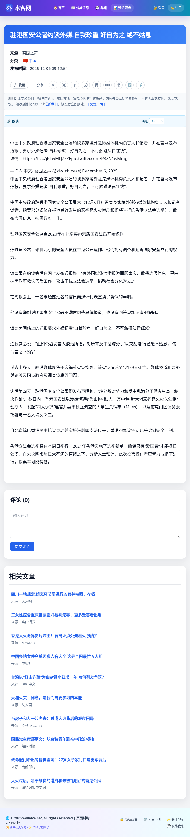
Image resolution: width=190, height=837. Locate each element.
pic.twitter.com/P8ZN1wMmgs (100, 158)
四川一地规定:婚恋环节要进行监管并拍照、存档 (53, 594)
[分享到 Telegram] (53, 85)
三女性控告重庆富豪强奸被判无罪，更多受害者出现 (56, 615)
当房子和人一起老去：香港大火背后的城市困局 (52, 718)
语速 (145, 121)
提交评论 (22, 546)
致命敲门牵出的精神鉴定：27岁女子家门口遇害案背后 (58, 759)
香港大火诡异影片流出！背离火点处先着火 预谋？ (55, 635)
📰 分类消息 (80, 8)
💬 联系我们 (175, 826)
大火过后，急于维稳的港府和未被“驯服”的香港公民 (56, 780)
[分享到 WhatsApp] (86, 85)
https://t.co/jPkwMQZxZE (47, 158)
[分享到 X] (64, 85)
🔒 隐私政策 (129, 819)
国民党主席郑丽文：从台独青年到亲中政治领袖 (52, 739)
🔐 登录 (159, 8)
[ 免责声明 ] (96, 104)
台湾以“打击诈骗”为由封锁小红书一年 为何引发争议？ (58, 677)
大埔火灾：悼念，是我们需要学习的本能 (46, 697)
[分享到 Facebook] (75, 85)
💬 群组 (101, 8)
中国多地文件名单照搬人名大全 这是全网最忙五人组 (57, 656)
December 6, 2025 (99, 171)
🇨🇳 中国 (30, 60)
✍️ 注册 (176, 8)
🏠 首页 (59, 8)
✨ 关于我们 (175, 819)
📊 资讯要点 (122, 8)
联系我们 (51, 104)
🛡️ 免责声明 (152, 819)
